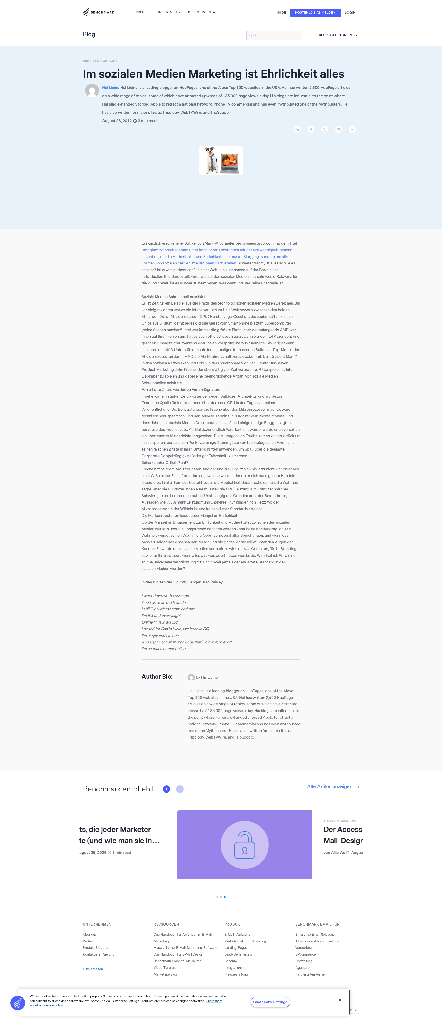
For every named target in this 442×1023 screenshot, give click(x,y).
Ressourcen (199, 12)
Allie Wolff (245, 852)
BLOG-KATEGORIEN (335, 35)
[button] (166, 789)
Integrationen (234, 968)
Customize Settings (270, 1002)
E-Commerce (305, 954)
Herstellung (304, 961)
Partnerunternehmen (310, 974)
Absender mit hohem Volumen (318, 941)
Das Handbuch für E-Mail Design (178, 954)
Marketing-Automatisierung (245, 941)
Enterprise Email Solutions (314, 935)
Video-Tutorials (165, 968)
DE (284, 12)
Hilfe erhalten (93, 969)
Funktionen (165, 12)
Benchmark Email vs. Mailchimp (177, 961)
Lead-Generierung (238, 954)
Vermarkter (303, 948)
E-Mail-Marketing (245, 820)
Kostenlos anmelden (315, 12)
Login (350, 12)
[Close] (340, 1000)
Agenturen (303, 968)
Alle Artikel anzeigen (330, 786)
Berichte (230, 961)
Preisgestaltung (236, 974)
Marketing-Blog (165, 974)
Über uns (89, 935)
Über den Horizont (100, 60)
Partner (88, 941)
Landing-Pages (235, 948)
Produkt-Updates (96, 948)
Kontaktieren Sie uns (98, 954)
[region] (184, 1002)
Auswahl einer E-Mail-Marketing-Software (185, 948)
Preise (142, 12)
